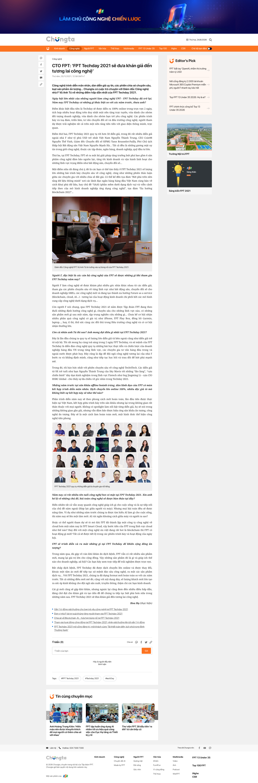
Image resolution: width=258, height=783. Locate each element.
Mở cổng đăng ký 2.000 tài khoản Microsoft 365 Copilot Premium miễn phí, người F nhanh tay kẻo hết (187, 84)
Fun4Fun (157, 765)
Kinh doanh (59, 48)
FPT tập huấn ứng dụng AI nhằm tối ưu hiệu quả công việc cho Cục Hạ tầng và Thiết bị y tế (102, 730)
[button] (156, 715)
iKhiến (155, 761)
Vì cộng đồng (158, 769)
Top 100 (163, 48)
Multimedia (129, 48)
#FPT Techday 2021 (70, 678)
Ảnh (174, 765)
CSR (183, 48)
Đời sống (137, 765)
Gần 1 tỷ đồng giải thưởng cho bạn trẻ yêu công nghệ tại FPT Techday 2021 (91, 609)
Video (175, 761)
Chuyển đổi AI (119, 761)
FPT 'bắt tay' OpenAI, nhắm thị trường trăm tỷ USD (187, 70)
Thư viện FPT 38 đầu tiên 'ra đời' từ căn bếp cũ (137, 728)
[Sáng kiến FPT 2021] (189, 173)
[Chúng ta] (60, 39)
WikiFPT (176, 774)
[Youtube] (205, 747)
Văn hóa (102, 48)
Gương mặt (138, 761)
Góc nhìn (137, 769)
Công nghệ (74, 48)
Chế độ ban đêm (199, 48)
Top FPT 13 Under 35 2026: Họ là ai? (187, 97)
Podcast (176, 769)
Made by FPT (119, 765)
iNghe (174, 48)
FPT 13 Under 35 (147, 48)
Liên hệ (53, 748)
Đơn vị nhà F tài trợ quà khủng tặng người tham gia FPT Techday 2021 (88, 613)
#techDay (109, 678)
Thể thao (115, 48)
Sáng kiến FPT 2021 (180, 190)
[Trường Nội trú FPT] (189, 137)
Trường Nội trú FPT (179, 154)
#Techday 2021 (92, 678)
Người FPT (89, 48)
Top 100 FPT (199, 765)
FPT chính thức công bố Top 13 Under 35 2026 (184, 108)
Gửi (146, 651)
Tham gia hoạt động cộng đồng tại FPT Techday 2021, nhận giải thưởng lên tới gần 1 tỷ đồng (99, 622)
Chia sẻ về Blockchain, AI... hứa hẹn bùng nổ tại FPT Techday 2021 (86, 618)
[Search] (210, 40)
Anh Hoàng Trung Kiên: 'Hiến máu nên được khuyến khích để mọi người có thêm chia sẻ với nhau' (65, 730)
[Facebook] (199, 747)
